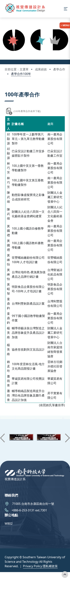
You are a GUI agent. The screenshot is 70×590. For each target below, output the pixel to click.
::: (5, 89)
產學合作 (59, 69)
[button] (2, 437)
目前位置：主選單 (17, 69)
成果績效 (41, 69)
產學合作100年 (21, 74)
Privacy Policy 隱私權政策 (40, 566)
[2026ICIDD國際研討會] (21, 438)
